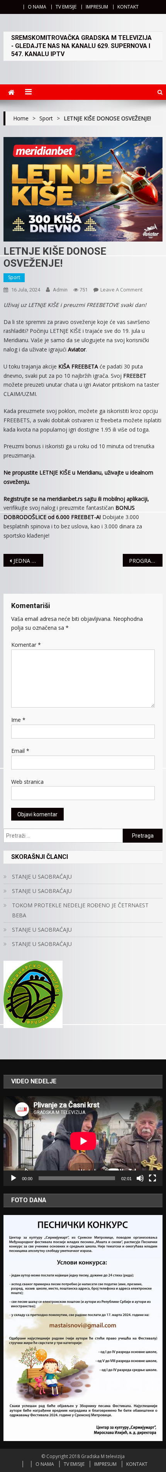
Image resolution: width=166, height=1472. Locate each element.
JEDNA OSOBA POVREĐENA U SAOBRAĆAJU (28, 560)
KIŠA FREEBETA (78, 366)
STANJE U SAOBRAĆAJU (42, 876)
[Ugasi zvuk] (140, 1178)
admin (60, 290)
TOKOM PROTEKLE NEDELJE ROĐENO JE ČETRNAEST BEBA (80, 910)
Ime (18, 719)
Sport (14, 277)
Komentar (26, 644)
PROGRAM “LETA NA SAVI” (146, 560)
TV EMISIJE (66, 6)
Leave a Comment (121, 289)
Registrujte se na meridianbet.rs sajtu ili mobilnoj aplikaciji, (76, 498)
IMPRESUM (97, 6)
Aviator (77, 349)
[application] (83, 1141)
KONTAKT (128, 6)
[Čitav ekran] (152, 1178)
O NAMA (37, 6)
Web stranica (27, 781)
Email (20, 750)
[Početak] (13, 1178)
